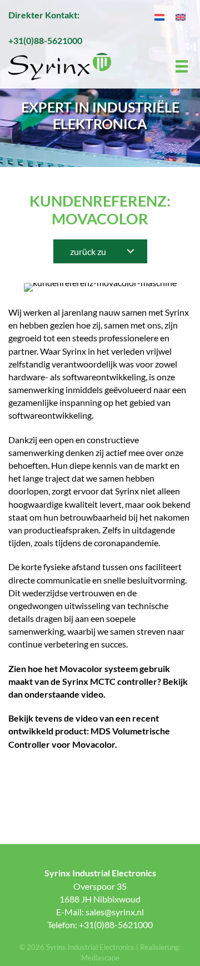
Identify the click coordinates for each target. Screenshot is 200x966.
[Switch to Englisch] (180, 16)
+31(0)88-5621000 (45, 40)
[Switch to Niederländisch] (159, 16)
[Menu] (182, 66)
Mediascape (100, 957)
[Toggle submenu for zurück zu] (130, 251)
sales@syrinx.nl (115, 911)
